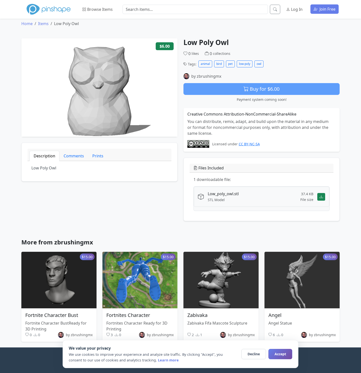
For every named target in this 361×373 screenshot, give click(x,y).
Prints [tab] (97, 156)
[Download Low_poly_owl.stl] (321, 196)
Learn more (168, 360)
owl (259, 64)
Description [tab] (44, 156)
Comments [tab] (74, 156)
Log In (296, 9)
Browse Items (99, 9)
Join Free (327, 9)
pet (230, 64)
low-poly (244, 64)
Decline (254, 354)
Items (43, 23)
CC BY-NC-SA (249, 144)
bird (219, 64)
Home (27, 23)
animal (205, 64)
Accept (280, 354)
